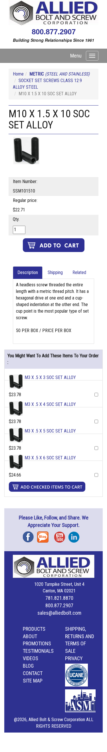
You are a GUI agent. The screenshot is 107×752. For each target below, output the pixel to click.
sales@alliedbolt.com (59, 613)
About (30, 636)
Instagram (75, 535)
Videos (30, 658)
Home (18, 74)
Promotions (37, 643)
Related (79, 272)
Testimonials (38, 651)
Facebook (30, 535)
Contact (33, 673)
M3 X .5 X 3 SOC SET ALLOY (50, 377)
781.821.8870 (59, 598)
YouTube (61, 535)
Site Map (33, 681)
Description (27, 272)
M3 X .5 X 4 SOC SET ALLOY (50, 404)
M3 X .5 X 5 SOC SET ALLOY (50, 431)
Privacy (74, 658)
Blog (44, 535)
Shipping (55, 272)
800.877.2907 (54, 31)
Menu (76, 56)
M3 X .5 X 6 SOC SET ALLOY (50, 458)
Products (34, 629)
